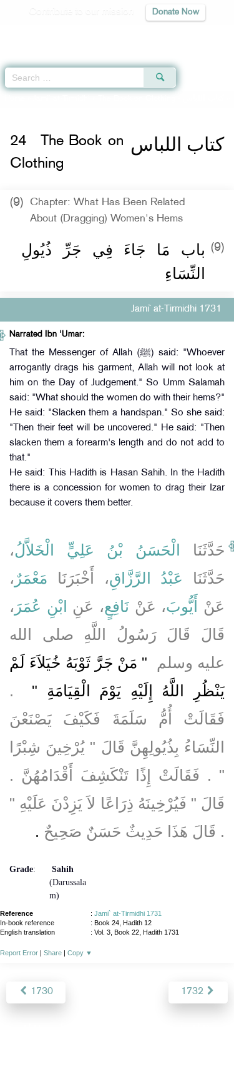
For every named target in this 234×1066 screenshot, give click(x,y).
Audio (197, 34)
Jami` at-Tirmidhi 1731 (128, 913)
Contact (178, 1029)
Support (83, 1029)
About (13, 1029)
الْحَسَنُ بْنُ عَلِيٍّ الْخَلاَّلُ (97, 550)
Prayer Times (147, 34)
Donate (218, 1029)
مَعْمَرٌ (30, 578)
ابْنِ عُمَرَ (40, 606)
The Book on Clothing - (161, 99)
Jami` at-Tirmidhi (61, 99)
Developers (131, 1029)
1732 (193, 992)
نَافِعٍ (116, 606)
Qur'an (50, 34)
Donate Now (175, 12)
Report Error (19, 953)
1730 (40, 992)
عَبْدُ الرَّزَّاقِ (146, 578)
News (46, 1029)
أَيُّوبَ (182, 606)
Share (53, 953)
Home (14, 99)
